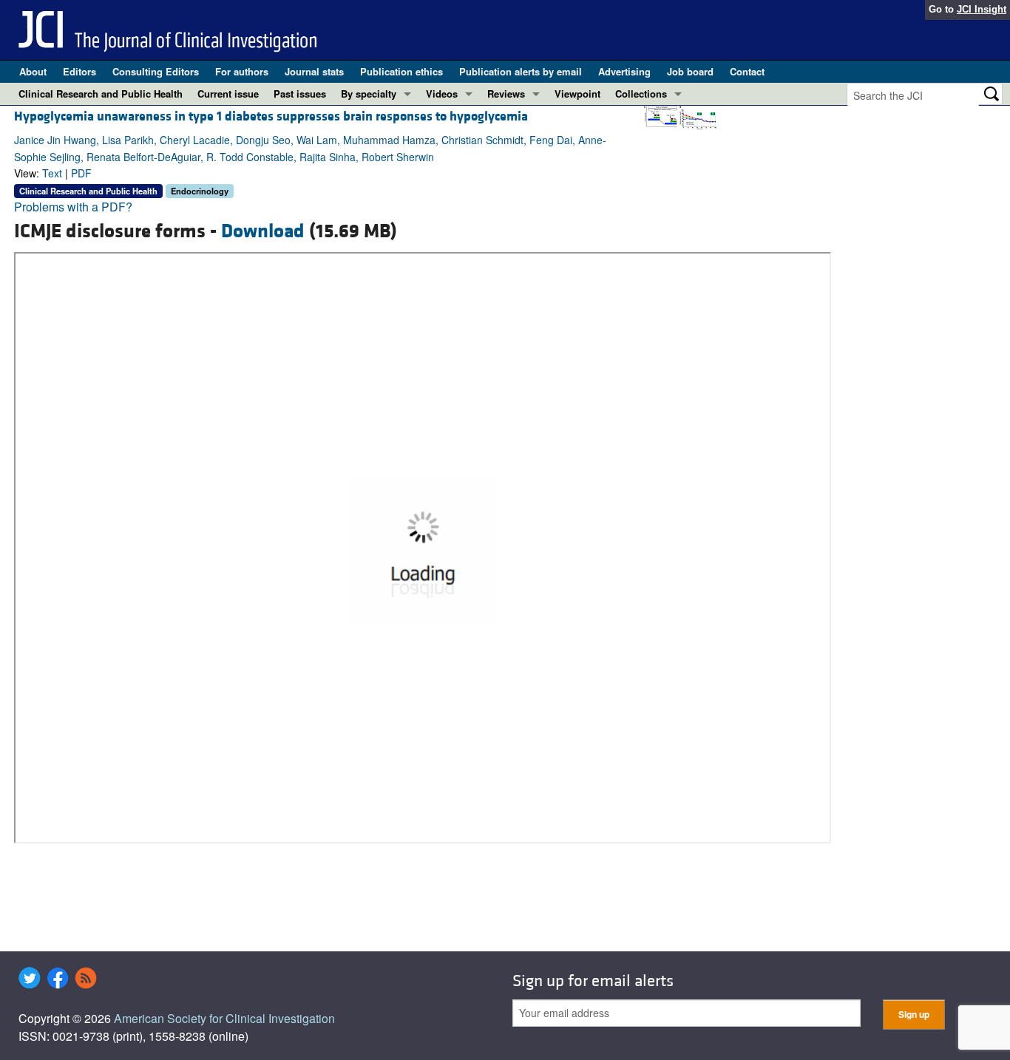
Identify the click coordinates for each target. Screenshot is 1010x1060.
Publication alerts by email (520, 71)
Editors (79, 71)
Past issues (300, 93)
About (33, 71)
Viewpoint (577, 93)
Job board (690, 71)
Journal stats (314, 71)
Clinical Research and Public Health (100, 93)
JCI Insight (981, 9)
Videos (442, 93)
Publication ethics (401, 71)
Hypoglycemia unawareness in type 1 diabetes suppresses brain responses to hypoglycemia (271, 116)
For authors (241, 71)
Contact (747, 71)
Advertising (624, 71)
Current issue (228, 93)
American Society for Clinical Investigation (224, 1018)
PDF (81, 173)
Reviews (506, 93)
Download (263, 231)
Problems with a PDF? (73, 206)
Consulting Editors (155, 71)
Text (52, 173)
